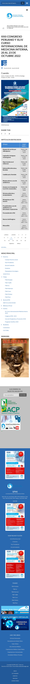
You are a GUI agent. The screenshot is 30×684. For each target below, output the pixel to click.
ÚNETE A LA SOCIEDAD (9, 302)
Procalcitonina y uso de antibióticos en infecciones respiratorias (10, 207)
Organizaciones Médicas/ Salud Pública (15, 649)
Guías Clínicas (15, 643)
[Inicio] (15, 15)
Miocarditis (6, 225)
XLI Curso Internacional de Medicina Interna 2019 (16, 312)
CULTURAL (6, 330)
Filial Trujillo (8, 282)
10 (25, 237)
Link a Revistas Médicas (15, 646)
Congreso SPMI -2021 (11, 316)
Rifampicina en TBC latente (8, 200)
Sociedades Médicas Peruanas (15, 655)
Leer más (15, 501)
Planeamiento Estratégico (11, 271)
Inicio (3, 28)
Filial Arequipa (8, 279)
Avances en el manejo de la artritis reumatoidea (10, 187)
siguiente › (11, 243)
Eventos (5, 308)
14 (17, 240)
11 (4, 240)
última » (19, 243)
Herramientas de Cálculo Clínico (15, 641)
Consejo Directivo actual (11, 259)
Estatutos (7, 268)
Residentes (6, 324)
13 (13, 240)
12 (9, 240)
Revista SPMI (6, 300)
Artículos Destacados (15, 638)
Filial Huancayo (9, 288)
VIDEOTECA (6, 274)
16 (25, 240)
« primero (6, 234)
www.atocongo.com (24, 666)
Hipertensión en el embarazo (8, 162)
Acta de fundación (15, 547)
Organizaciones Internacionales (15, 652)
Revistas (15, 678)
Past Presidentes (9, 262)
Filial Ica (7, 285)
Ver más (3, 247)
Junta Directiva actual (15, 539)
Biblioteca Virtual (7, 305)
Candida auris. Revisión (9, 174)
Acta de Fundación (9, 265)
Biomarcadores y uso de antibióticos (10, 181)
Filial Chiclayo (8, 294)
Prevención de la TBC (9, 213)
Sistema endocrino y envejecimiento (9, 194)
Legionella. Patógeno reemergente (9, 156)
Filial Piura (8, 297)
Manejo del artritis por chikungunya (9, 150)
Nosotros (5, 256)
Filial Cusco (8, 291)
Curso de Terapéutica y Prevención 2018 (15, 319)
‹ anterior (13, 234)
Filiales (5, 277)
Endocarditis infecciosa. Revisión (10, 169)
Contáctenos (6, 327)
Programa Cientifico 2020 (11, 322)
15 (21, 240)
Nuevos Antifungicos (9, 219)
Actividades (15, 673)
